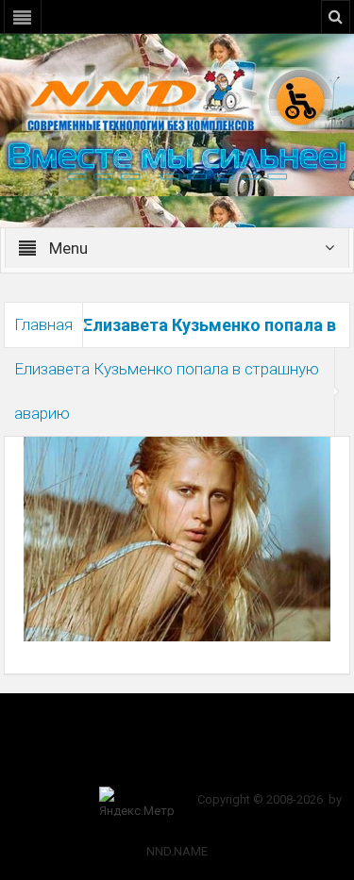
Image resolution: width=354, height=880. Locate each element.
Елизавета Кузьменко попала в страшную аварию (166, 391)
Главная (43, 324)
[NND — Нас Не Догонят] (177, 98)
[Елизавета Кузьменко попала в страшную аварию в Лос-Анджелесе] (177, 537)
